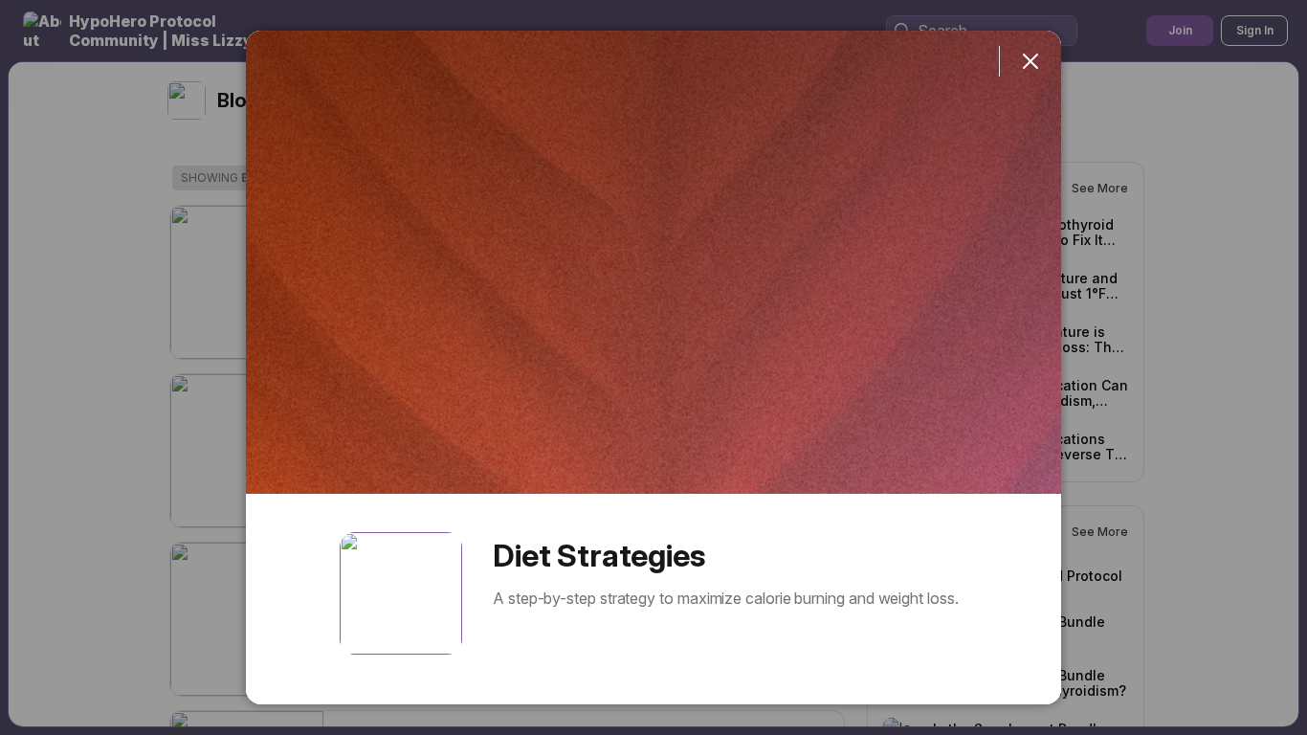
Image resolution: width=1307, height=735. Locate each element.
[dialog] (653, 367)
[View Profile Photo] (401, 593)
